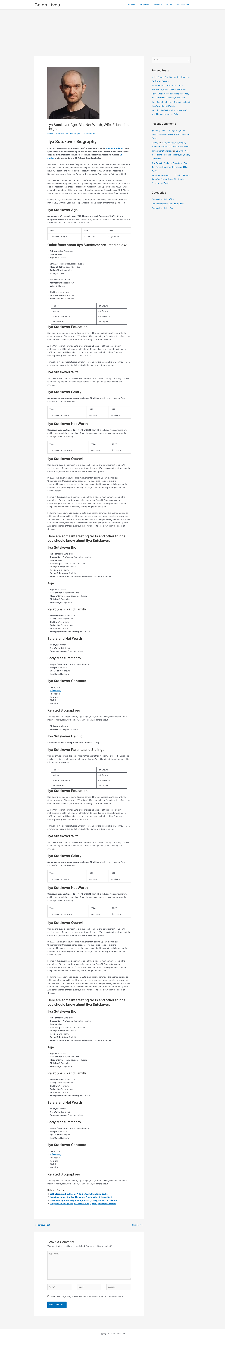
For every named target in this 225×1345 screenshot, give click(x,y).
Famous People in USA (76, 133)
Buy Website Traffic (160, 163)
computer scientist (115, 148)
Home (169, 4)
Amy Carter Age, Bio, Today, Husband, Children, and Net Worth (170, 167)
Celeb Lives (47, 4)
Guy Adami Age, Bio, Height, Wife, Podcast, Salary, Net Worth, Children (83, 1200)
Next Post (137, 1225)
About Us (130, 4)
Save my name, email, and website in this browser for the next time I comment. (87, 1296)
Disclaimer (157, 4)
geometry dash (158, 130)
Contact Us (144, 4)
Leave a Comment (55, 133)
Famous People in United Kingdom (168, 203)
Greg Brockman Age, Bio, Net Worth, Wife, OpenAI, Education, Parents (83, 1203)
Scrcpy (155, 142)
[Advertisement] (112, 29)
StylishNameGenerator (162, 151)
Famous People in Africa (163, 199)
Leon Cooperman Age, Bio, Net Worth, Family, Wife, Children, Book (81, 1197)
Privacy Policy (182, 4)
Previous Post (42, 1225)
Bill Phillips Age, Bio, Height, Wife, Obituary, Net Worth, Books (79, 1194)
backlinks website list (161, 175)
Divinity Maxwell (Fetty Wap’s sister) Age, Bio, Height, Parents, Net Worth (171, 179)
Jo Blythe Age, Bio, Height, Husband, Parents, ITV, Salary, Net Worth (171, 134)
